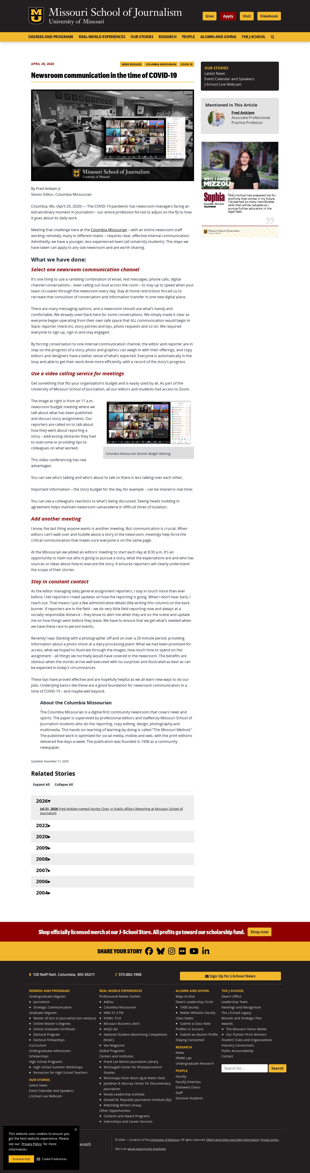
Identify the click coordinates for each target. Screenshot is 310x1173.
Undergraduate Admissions (50, 1051)
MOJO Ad (111, 1029)
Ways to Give (185, 996)
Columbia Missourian (161, 64)
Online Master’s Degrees (52, 1023)
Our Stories (141, 36)
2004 (42, 892)
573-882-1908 (129, 974)
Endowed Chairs (188, 1087)
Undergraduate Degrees (47, 996)
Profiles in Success (190, 1029)
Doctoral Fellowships (49, 1040)
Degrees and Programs (50, 36)
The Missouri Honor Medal (246, 1029)
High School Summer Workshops (58, 1067)
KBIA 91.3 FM (113, 1013)
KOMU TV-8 (112, 1018)
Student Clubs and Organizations (246, 1040)
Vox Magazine (114, 1045)
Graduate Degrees (43, 1013)
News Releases (131, 64)
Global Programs (112, 1051)
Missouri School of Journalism (115, 13)
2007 (42, 870)
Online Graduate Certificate (54, 1029)
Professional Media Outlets (119, 996)
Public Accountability (237, 1051)
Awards (227, 1023)
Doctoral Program (46, 1034)
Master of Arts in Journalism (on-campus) (64, 1018)
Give (210, 16)
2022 (42, 825)
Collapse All (64, 784)
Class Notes (184, 1018)
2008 (42, 859)
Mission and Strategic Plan (241, 1018)
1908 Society (189, 1007)
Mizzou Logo (36, 15)
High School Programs (45, 1061)
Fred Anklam (243, 112)
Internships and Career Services (128, 1121)
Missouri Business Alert (122, 1023)
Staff (179, 1093)
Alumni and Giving (218, 36)
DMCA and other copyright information (232, 1140)
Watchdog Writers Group (122, 1105)
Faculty (181, 1076)
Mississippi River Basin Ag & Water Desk (134, 1078)
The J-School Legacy (236, 1013)
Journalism (41, 1002)
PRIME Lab (184, 1058)
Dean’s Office (231, 996)
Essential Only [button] (21, 1159)
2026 (42, 801)
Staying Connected (190, 1040)
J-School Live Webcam (222, 84)
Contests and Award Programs (127, 1116)
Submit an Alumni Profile (199, 1034)
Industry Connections (237, 1045)
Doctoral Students (189, 1098)
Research (167, 36)
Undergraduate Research (195, 1063)
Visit (247, 16)
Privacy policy (270, 1140)
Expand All (41, 784)
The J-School (254, 36)
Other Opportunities (114, 1110)
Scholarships (39, 1056)
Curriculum (37, 1045)
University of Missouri (76, 22)
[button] (52, 1159)
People (188, 36)
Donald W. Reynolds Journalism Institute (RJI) (137, 1100)
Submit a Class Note (195, 1023)
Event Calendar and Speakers (229, 78)
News (180, 1052)
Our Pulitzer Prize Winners (246, 1034)
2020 (42, 836)
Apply (228, 16)
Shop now (259, 931)
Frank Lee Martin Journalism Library (131, 1061)
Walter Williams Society (197, 1013)
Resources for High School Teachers (60, 1072)
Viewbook (269, 16)
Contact (227, 1056)
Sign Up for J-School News (232, 976)
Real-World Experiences (102, 36)
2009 (42, 848)
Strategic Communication (52, 1007)
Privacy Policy (32, 1144)
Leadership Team (234, 1002)
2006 (42, 881)
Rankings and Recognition (241, 1007)
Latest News (214, 73)
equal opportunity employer (147, 1149)
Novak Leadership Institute (124, 1094)
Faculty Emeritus (188, 1082)
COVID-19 (186, 64)
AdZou (108, 1002)
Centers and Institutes (116, 1056)
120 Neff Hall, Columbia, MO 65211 (63, 974)
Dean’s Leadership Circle (194, 1002)
